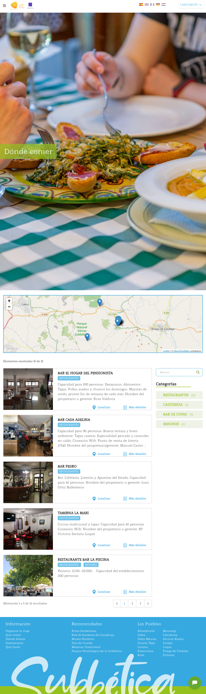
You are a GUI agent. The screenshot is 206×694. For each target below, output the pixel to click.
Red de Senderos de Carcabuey (93, 635)
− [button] (9, 306)
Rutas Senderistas (84, 631)
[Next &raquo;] (148, 603)
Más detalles (137, 407)
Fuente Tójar (146, 643)
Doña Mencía (147, 639)
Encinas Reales (173, 639)
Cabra (141, 635)
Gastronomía (14, 643)
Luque (167, 647)
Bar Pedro (67, 466)
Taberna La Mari (73, 513)
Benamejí (169, 631)
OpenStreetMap (181, 351)
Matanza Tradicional (86, 647)
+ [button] (9, 300)
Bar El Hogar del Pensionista (85, 373)
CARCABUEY (189, 4)
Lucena (143, 647)
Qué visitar (13, 635)
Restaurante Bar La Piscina (83, 560)
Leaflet (166, 351)
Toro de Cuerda (82, 643)
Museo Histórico (83, 639)
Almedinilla (146, 631)
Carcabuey (170, 635)
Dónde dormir (15, 639)
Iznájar (168, 643)
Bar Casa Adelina (74, 420)
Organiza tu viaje (18, 631)
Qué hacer (13, 647)
